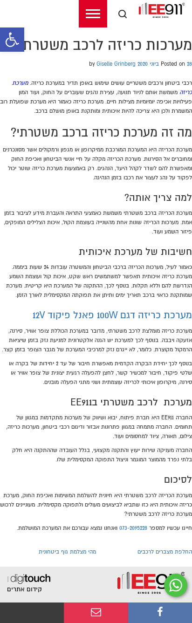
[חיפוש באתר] (122, 14)
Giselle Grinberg (116, 64)
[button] (12, 39)
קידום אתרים (24, 589)
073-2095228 (133, 528)
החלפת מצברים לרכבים (164, 551)
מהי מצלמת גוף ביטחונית (67, 551)
